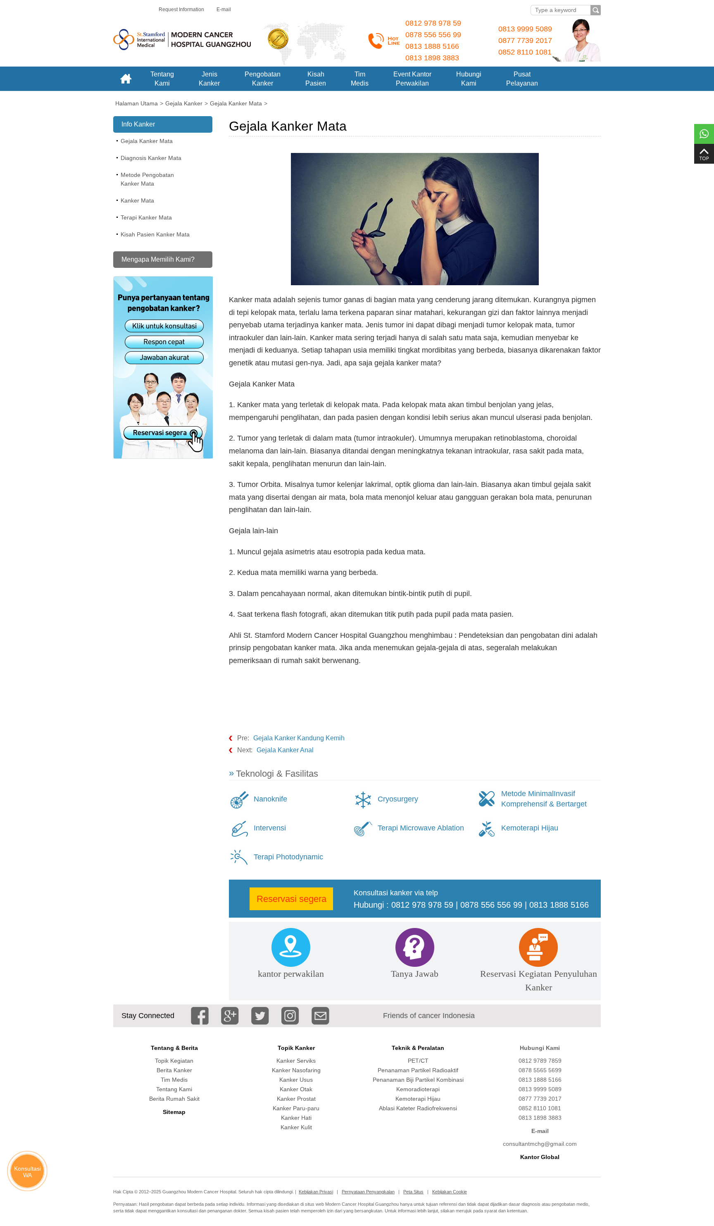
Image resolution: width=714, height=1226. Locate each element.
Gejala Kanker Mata (147, 141)
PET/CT (418, 1060)
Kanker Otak (296, 1089)
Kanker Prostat (296, 1098)
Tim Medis (174, 1079)
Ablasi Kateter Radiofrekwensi (418, 1108)
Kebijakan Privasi (316, 1191)
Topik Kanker (296, 1048)
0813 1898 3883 (432, 58)
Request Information (181, 9)
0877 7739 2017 (525, 40)
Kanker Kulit (296, 1127)
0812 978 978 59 (433, 23)
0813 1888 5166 (432, 46)
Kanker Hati (296, 1117)
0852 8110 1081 (525, 52)
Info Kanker (138, 124)
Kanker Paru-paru (296, 1108)
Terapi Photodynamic (288, 857)
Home (125, 79)
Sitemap (174, 1112)
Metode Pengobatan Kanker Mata (147, 179)
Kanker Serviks (296, 1060)
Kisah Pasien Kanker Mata (155, 234)
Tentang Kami (174, 1089)
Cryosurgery (398, 799)
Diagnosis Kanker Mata (151, 158)
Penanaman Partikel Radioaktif (418, 1070)
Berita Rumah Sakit (174, 1098)
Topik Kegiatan (174, 1060)
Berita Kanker (174, 1070)
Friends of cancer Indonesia (429, 1015)
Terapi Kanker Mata (146, 217)
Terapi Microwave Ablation (421, 828)
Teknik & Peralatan (418, 1048)
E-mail (224, 9)
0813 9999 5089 (525, 29)
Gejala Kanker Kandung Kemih (299, 738)
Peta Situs (413, 1191)
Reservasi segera (291, 899)
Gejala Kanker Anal (285, 750)
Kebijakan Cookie (449, 1191)
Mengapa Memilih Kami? (158, 259)
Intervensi (270, 828)
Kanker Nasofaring (296, 1070)
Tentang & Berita (174, 1048)
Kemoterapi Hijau (529, 828)
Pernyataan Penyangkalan (368, 1191)
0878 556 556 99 (433, 35)
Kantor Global (539, 1157)
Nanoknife (270, 799)
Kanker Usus (296, 1079)
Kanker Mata (137, 200)
